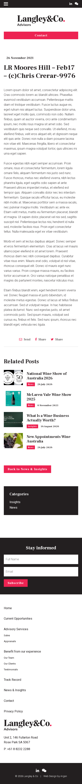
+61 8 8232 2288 (18, 749)
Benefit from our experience (22, 651)
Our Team (9, 657)
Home (8, 608)
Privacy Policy (13, 711)
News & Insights (15, 690)
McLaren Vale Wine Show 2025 (49, 397)
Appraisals (10, 641)
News (31, 384)
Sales (7, 635)
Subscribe (16, 583)
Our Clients (10, 663)
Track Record (12, 680)
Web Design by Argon (55, 776)
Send (27, 339)
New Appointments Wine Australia (49, 439)
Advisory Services (16, 629)
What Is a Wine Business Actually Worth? (48, 418)
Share (42, 339)
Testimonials (11, 669)
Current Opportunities (18, 618)
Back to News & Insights (27, 469)
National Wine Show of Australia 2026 (47, 376)
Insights (32, 426)
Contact (41, 35)
